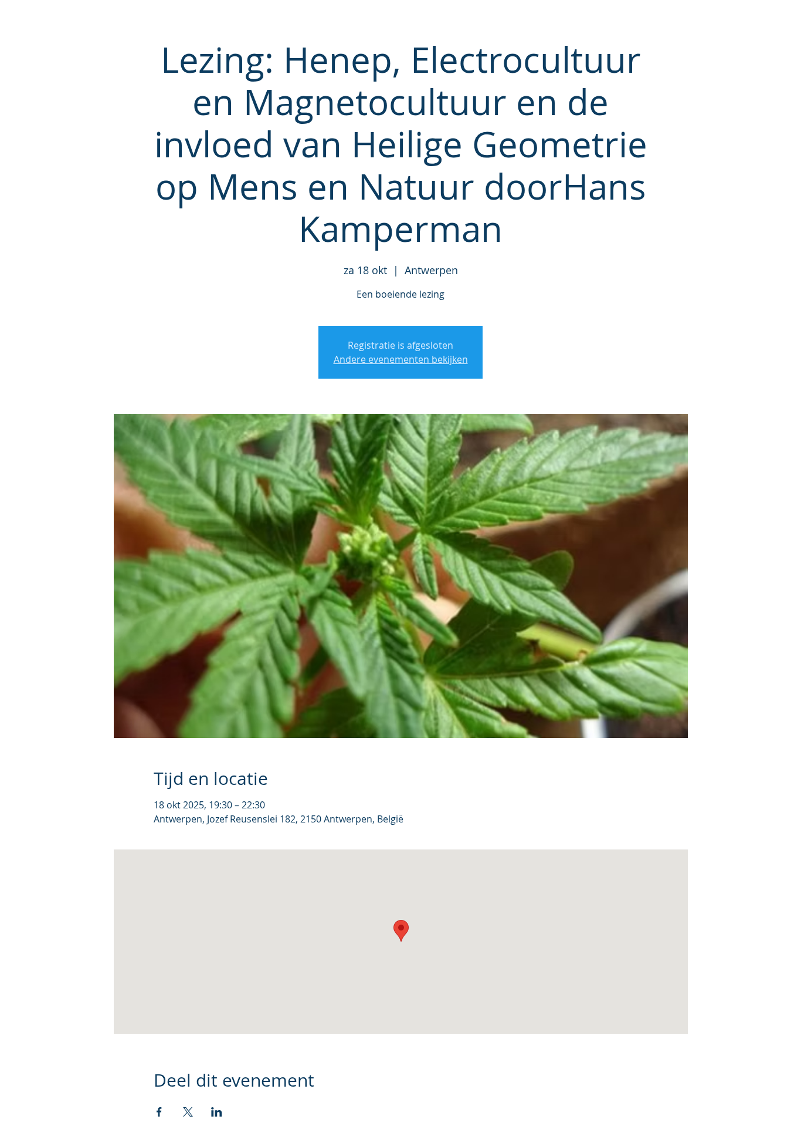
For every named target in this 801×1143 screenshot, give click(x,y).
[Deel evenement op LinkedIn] (216, 1112)
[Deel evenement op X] (188, 1112)
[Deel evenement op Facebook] (159, 1112)
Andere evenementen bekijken (401, 359)
